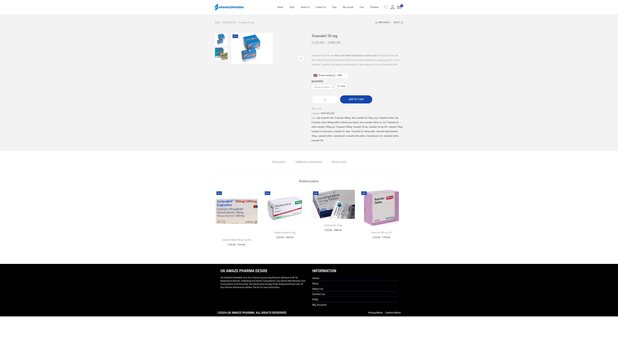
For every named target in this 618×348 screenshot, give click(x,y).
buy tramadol (323, 118)
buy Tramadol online (384, 118)
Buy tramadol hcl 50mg (362, 118)
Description (279, 161)
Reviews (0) (339, 161)
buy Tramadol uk (390, 122)
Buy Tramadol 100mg (340, 118)
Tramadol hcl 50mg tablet (363, 131)
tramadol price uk (375, 136)
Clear (342, 86)
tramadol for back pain (321, 131)
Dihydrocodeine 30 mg (284, 232)
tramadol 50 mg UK (378, 127)
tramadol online (325, 136)
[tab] (279, 162)
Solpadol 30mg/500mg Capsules (236, 240)
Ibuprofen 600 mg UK (381, 232)
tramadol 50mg (395, 127)
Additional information (308, 161)
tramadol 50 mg (360, 127)
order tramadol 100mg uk (323, 127)
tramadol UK (317, 140)
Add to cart (356, 99)
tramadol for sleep (341, 131)
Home (217, 22)
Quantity (317, 81)
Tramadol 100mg (344, 127)
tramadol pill (339, 136)
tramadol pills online (355, 136)
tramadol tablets (391, 136)
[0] (399, 7)
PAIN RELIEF (229, 22)
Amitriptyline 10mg (333, 225)
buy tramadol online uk (370, 122)
